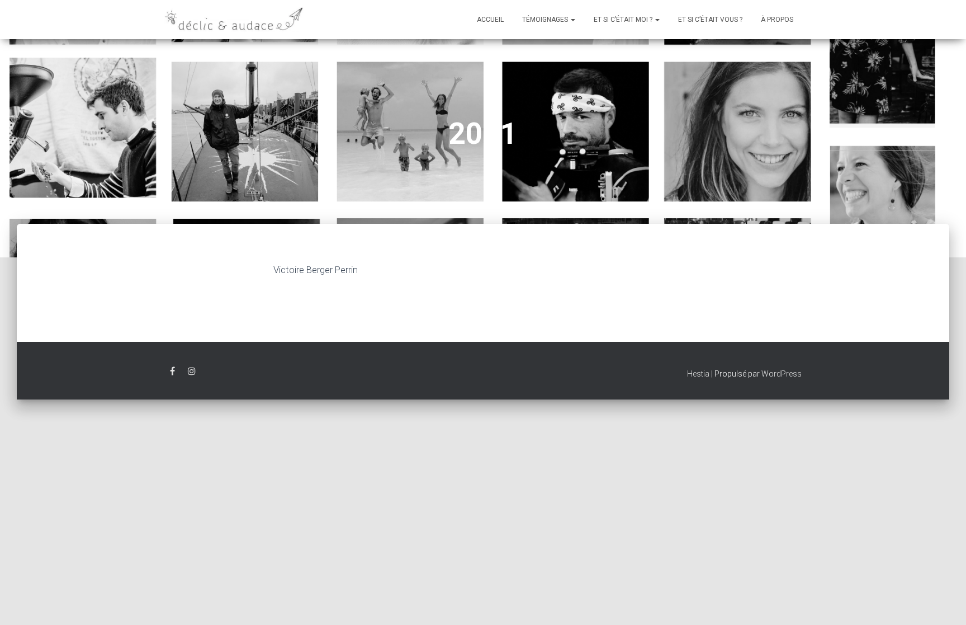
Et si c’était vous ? (710, 20)
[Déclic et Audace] (234, 20)
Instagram (191, 373)
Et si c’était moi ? (624, 20)
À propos (777, 20)
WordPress (781, 373)
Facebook (172, 373)
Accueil (490, 20)
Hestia (698, 373)
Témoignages (546, 20)
